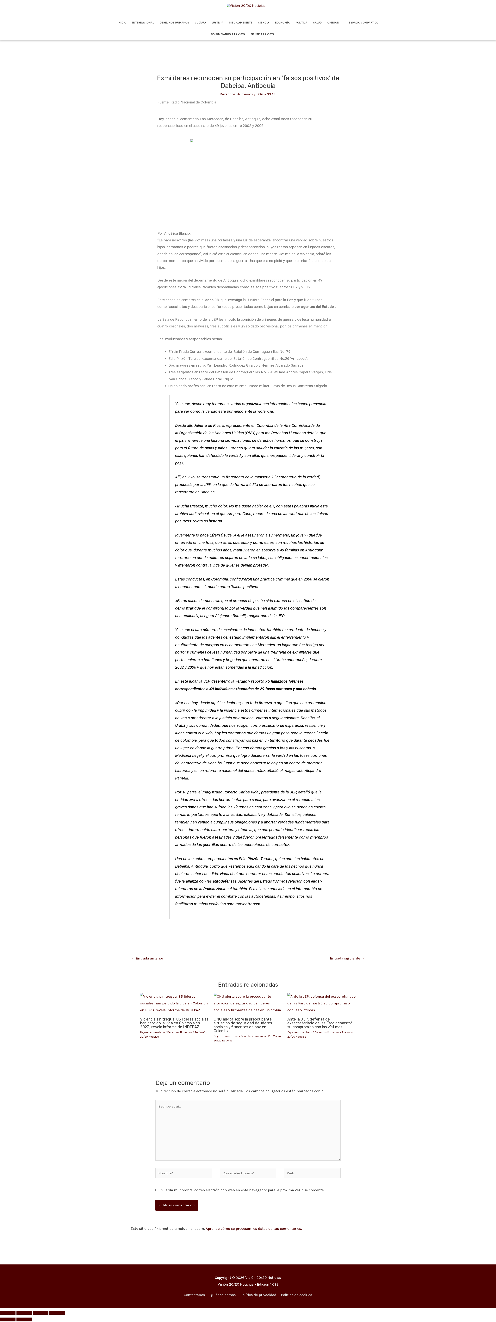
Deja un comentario (152, 1032)
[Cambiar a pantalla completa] (24, 1313)
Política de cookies (296, 1295)
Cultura (200, 22)
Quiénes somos (223, 1295)
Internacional (143, 22)
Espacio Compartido (363, 22)
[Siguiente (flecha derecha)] (24, 1319)
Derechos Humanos (174, 22)
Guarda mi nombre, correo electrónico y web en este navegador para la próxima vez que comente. (243, 1190)
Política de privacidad (258, 1295)
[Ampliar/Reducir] (8, 1313)
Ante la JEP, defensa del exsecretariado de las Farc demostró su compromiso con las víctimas (319, 1023)
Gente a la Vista (262, 34)
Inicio (122, 22)
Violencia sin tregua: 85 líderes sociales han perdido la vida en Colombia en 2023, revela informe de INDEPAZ (174, 1023)
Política (301, 22)
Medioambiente (240, 22)
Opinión (333, 22)
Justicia (217, 22)
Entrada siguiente (347, 958)
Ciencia (263, 22)
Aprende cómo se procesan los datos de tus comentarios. (254, 1228)
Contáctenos (194, 1295)
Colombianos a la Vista (228, 34)
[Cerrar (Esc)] (57, 1313)
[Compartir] (40, 1313)
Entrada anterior (147, 958)
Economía (282, 22)
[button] (282, 34)
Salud (317, 22)
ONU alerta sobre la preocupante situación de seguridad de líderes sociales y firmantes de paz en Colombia (243, 1025)
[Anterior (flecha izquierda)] (8, 1319)
